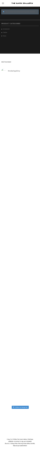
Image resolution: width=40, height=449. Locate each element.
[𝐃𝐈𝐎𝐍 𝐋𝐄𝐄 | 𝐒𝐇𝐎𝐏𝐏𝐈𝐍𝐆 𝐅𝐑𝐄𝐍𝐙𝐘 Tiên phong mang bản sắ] (20, 283)
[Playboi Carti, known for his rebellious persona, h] (20, 217)
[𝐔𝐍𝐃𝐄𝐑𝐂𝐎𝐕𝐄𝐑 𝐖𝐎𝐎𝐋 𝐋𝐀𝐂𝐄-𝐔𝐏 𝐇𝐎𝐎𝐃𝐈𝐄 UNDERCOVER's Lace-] (20, 195)
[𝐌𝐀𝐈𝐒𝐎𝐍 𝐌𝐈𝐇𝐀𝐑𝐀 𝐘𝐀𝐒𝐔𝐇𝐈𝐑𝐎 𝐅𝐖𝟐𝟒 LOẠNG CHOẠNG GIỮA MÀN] (20, 327)
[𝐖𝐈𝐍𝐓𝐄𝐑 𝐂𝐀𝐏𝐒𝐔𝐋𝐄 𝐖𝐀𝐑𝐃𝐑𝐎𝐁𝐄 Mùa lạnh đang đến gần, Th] (20, 349)
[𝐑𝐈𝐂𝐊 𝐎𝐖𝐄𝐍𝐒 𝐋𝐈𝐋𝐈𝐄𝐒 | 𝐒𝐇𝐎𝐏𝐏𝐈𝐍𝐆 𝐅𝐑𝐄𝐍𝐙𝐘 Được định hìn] (20, 371)
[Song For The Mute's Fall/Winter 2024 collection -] (20, 261)
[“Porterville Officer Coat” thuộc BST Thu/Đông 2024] (20, 393)
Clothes (5, 32)
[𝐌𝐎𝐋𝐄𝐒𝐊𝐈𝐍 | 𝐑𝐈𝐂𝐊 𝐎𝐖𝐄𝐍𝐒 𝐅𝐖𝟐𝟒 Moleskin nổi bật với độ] (20, 305)
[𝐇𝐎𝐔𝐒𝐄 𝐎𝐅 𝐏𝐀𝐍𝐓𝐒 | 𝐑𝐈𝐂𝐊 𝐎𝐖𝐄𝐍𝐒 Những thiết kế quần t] (20, 86)
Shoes (4, 36)
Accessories (6, 29)
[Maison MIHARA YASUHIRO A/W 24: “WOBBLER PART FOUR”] (20, 239)
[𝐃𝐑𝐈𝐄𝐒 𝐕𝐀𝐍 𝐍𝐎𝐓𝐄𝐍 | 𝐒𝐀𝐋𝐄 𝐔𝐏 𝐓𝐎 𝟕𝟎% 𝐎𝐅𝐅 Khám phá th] (20, 152)
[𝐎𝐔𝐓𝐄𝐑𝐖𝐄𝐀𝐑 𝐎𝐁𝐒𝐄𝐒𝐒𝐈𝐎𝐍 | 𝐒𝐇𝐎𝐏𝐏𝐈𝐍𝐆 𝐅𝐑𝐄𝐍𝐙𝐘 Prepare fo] (20, 108)
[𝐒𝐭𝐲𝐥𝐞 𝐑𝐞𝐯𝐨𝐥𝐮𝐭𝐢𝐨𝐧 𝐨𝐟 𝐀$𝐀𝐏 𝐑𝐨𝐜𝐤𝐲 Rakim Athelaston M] (20, 130)
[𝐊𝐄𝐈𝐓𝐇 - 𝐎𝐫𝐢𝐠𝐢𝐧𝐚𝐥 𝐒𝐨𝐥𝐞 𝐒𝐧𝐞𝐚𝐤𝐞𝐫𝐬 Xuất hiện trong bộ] (20, 174)
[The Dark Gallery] (20, 3)
